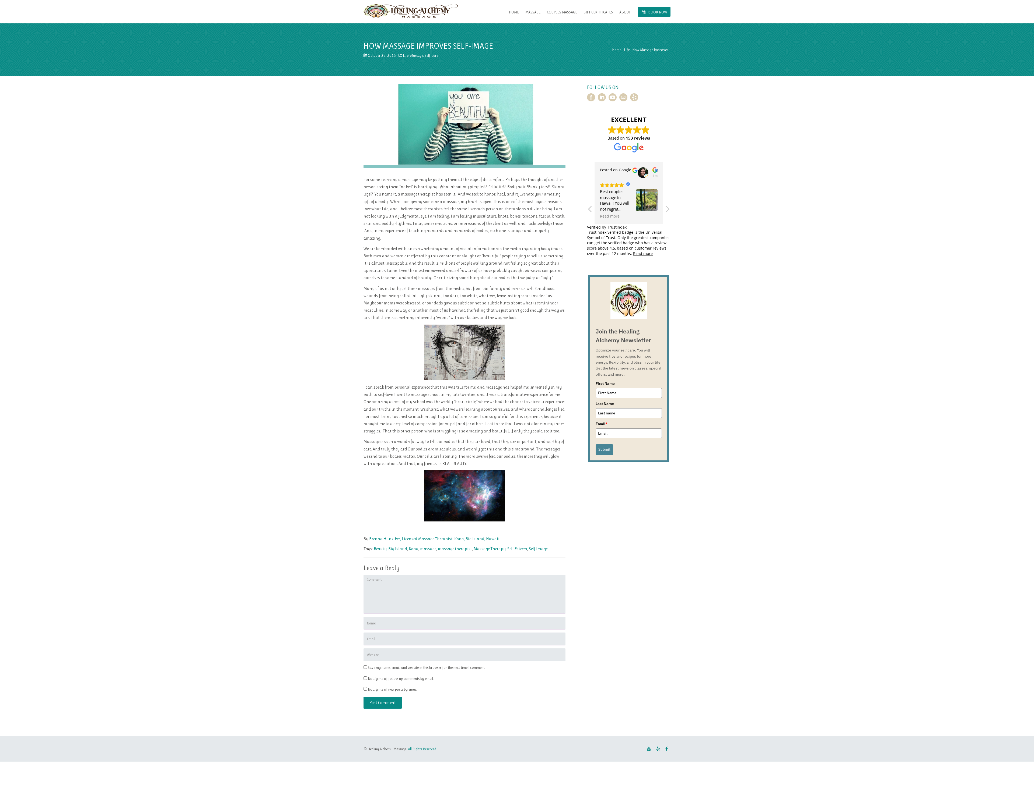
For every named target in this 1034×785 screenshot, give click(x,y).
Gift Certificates (598, 12)
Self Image (538, 548)
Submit (604, 449)
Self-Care (431, 55)
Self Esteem (517, 548)
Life (405, 55)
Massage (532, 12)
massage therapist (455, 548)
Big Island (397, 548)
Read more (643, 253)
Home (514, 12)
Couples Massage (562, 12)
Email (601, 423)
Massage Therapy (490, 548)
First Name (605, 383)
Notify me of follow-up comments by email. (401, 678)
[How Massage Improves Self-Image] (464, 123)
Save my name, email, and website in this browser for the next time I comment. (426, 667)
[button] (667, 210)
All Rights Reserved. (422, 749)
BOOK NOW (657, 12)
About (625, 12)
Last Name (605, 403)
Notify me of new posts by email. (392, 689)
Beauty (380, 548)
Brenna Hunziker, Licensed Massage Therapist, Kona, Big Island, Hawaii (433, 538)
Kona (413, 548)
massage (428, 548)
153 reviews (638, 138)
